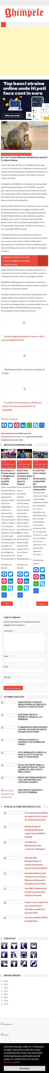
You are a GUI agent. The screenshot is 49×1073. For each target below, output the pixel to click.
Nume (6, 656)
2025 (6, 984)
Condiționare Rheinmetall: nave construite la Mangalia (35, 845)
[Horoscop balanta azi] (24, 954)
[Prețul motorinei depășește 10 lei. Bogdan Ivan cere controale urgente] (8, 781)
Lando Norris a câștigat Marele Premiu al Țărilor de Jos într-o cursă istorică (32, 704)
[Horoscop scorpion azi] (33, 954)
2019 (6, 1004)
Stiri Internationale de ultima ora (16, 154)
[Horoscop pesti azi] (33, 963)
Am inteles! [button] (24, 1068)
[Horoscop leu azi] (4, 954)
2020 (6, 1000)
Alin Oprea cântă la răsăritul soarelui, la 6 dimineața (30, 717)
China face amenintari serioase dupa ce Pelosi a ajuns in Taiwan (24, 477)
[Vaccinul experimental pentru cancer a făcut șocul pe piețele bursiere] (24, 327)
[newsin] (5, 1034)
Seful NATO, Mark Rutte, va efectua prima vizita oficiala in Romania (36, 892)
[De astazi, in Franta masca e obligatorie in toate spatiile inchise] (8, 453)
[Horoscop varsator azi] (24, 963)
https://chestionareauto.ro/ (13, 436)
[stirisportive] (7, 1024)
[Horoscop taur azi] (14, 945)
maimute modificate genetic (11, 168)
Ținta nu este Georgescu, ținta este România (30, 791)
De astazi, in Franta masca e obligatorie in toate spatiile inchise (8, 477)
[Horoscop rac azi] (33, 945)
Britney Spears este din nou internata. (43, 603)
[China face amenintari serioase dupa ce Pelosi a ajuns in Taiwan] (24, 453)
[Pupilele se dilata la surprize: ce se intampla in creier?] (8, 744)
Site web (7, 677)
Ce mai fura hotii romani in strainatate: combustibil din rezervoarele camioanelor (40, 480)
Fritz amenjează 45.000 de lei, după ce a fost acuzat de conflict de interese (32, 754)
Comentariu (9, 630)
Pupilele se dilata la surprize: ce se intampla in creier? (31, 742)
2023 (6, 991)
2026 (6, 981)
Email (6, 666)
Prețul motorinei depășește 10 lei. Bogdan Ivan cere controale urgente (32, 780)
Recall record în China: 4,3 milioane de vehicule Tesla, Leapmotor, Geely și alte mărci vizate (31, 768)
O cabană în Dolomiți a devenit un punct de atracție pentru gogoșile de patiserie (33, 729)
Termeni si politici (12, 1062)
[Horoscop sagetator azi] (4, 963)
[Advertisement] (24, 51)
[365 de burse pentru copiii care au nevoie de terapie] (24, 360)
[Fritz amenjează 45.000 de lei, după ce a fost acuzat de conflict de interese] (8, 756)
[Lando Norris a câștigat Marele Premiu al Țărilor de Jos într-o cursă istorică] (8, 706)
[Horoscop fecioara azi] (14, 954)
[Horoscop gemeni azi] (24, 945)
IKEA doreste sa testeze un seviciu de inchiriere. (9, 603)
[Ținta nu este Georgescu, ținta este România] (8, 794)
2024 (6, 987)
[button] (20, 1062)
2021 (6, 997)
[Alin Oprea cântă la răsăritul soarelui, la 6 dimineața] (8, 719)
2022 (6, 994)
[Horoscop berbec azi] (4, 945)
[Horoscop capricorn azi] (14, 963)
